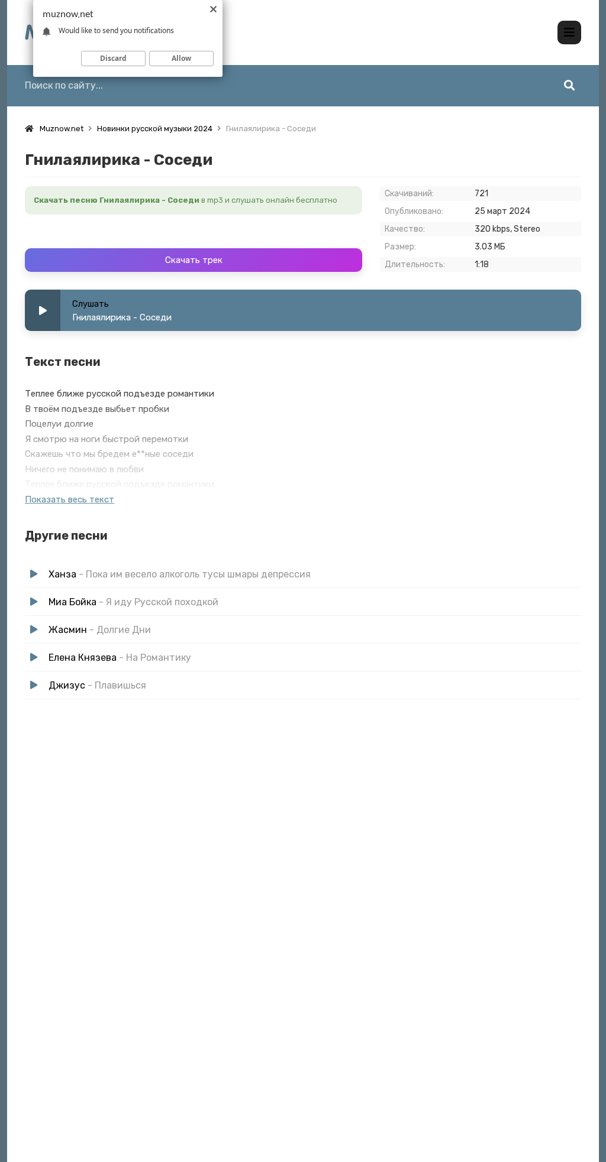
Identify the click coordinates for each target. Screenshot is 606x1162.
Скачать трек (194, 260)
